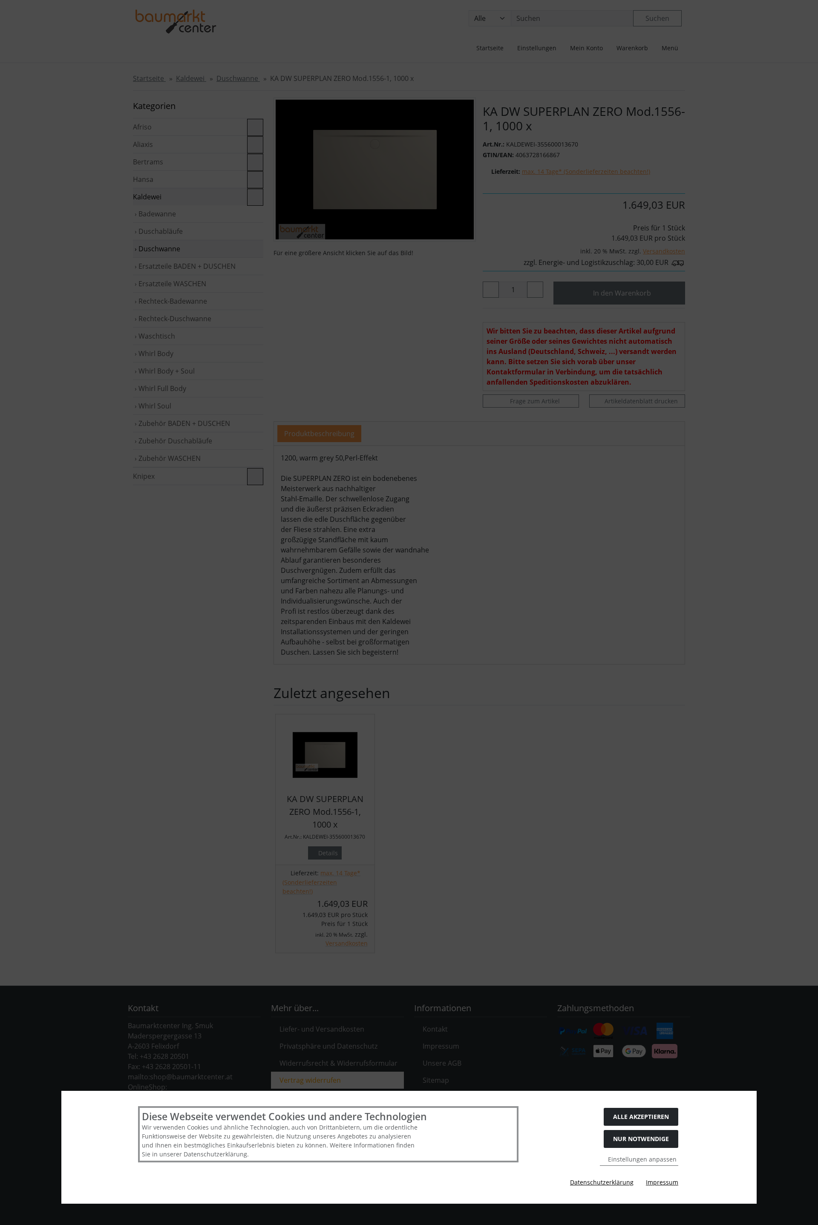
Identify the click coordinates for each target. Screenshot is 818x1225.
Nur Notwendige (641, 1139)
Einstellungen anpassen (641, 1159)
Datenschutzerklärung (602, 1182)
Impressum (662, 1182)
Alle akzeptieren (641, 1117)
